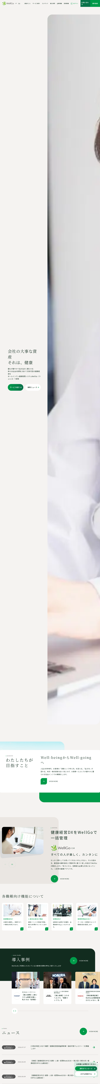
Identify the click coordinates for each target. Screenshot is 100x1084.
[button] (5, 864)
